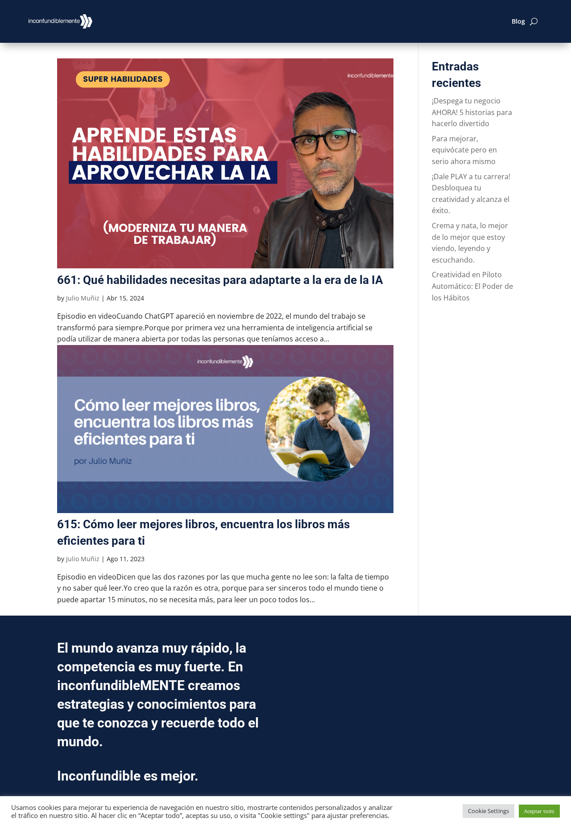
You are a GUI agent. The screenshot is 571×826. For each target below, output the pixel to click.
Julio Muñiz (82, 298)
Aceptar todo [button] (539, 811)
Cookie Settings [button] (488, 811)
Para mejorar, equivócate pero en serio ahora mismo (464, 150)
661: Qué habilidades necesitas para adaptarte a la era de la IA (220, 280)
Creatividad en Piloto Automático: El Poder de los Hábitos (472, 286)
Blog (518, 21)
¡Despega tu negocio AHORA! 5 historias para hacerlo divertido (472, 112)
